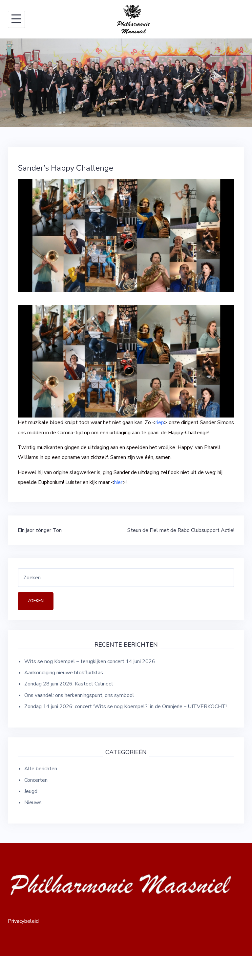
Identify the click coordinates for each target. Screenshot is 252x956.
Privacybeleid (23, 921)
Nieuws (33, 802)
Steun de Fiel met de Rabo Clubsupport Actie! (180, 530)
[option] (126, 82)
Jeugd (30, 791)
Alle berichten (40, 768)
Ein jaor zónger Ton (40, 530)
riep (160, 422)
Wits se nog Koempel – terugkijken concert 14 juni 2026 (89, 661)
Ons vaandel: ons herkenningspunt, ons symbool (79, 695)
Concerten (36, 780)
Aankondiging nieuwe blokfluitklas (63, 672)
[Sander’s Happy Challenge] (126, 235)
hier (118, 482)
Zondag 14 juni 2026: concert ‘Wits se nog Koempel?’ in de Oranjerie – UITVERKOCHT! (125, 706)
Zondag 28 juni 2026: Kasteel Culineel (68, 683)
